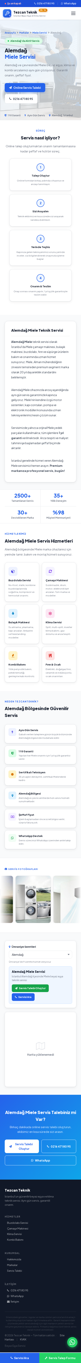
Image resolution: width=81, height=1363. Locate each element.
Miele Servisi (39, 32)
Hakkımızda (14, 1259)
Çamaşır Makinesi (17, 1228)
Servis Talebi (14, 1270)
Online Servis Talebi (27, 87)
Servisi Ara (24, 997)
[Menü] (73, 13)
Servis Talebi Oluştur (32, 988)
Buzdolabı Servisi (17, 1222)
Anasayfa (10, 32)
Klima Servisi (14, 1234)
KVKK (23, 1339)
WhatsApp (70, 3)
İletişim (14, 1301)
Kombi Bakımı (15, 1239)
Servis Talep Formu (62, 1358)
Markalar (24, 32)
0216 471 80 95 (45, 3)
